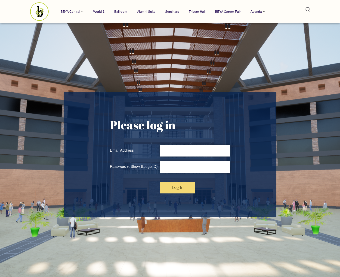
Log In (177, 188)
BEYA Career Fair (228, 11)
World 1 (99, 11)
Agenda (256, 11)
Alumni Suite (146, 11)
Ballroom (120, 11)
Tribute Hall (197, 11)
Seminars (172, 11)
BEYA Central (70, 11)
